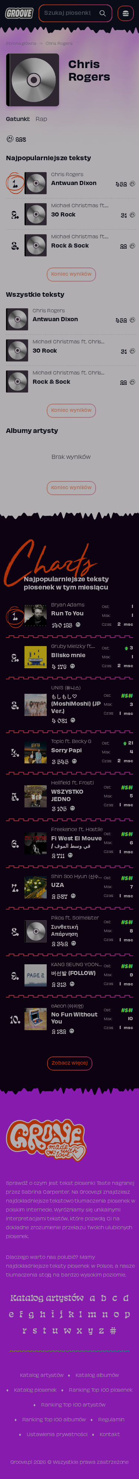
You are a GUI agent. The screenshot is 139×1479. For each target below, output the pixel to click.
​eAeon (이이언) (67, 1006)
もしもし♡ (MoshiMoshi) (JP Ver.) (75, 704)
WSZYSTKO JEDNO (67, 796)
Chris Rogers (67, 175)
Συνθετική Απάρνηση (64, 931)
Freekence (64, 830)
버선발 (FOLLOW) (73, 973)
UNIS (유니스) (66, 688)
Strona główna (21, 44)
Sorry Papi (66, 750)
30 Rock (63, 215)
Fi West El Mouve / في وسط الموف (76, 842)
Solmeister (85, 918)
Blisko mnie (68, 655)
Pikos (57, 918)
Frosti (86, 783)
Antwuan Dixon (73, 183)
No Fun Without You (74, 1018)
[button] (126, 13)
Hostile (94, 830)
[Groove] (19, 13)
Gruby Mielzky (68, 647)
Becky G (81, 742)
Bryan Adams (68, 605)
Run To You (67, 613)
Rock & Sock (70, 246)
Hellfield (60, 783)
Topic (57, 742)
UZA (57, 885)
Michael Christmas (74, 206)
